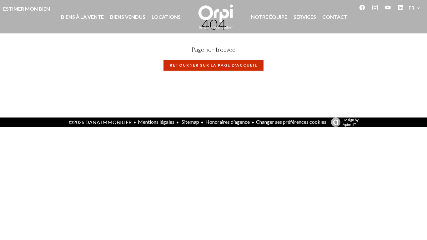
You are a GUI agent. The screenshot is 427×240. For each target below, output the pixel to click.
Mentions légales (156, 122)
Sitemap (190, 122)
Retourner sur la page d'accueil (213, 65)
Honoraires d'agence (227, 122)
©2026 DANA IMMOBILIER (100, 122)
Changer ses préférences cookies (291, 122)
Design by (351, 122)
